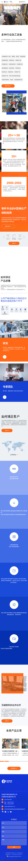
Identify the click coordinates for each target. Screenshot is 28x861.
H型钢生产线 (18, 60)
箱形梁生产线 (5, 75)
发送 (14, 847)
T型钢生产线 (17, 71)
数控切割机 (11, 68)
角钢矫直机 (11, 60)
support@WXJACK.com (9, 806)
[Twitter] (8, 812)
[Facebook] (3, 812)
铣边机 (17, 56)
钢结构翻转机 (5, 68)
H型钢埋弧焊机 (12, 64)
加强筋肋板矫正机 (18, 79)
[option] (14, 102)
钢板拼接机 (22, 56)
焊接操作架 (10, 71)
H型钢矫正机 (20, 64)
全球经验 (13, 455)
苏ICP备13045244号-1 (17, 854)
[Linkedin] (5, 812)
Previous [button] (4, 237)
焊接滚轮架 (17, 68)
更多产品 (7, 86)
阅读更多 (13, 768)
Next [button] (24, 237)
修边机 (11, 79)
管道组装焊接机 (5, 79)
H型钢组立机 (5, 64)
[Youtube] (11, 812)
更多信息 (7, 226)
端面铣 (13, 56)
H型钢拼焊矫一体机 (6, 56)
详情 (13, 243)
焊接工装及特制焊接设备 (14, 75)
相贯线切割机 (5, 60)
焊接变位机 (4, 71)
